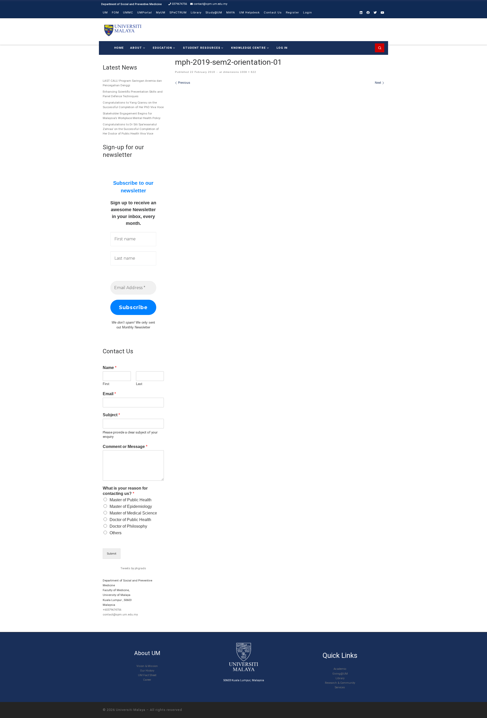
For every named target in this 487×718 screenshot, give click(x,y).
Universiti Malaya (130, 710)
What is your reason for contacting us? (125, 491)
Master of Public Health (130, 500)
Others (115, 533)
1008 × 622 (247, 72)
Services (340, 687)
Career (147, 679)
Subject (111, 415)
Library (340, 678)
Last (139, 384)
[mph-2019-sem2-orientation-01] (279, 153)
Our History (147, 670)
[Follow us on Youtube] (382, 12)
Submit (111, 553)
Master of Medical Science (133, 513)
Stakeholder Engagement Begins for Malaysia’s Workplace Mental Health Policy (131, 116)
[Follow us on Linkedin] (361, 12)
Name (109, 367)
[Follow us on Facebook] (368, 12)
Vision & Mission (147, 666)
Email (109, 394)
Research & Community (340, 682)
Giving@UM (340, 673)
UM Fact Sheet (147, 675)
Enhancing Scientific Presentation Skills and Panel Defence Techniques (133, 94)
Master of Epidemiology (131, 506)
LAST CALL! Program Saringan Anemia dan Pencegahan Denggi (132, 83)
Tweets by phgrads (133, 568)
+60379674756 (112, 609)
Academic (340, 669)
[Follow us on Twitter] (375, 12)
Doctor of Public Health (130, 519)
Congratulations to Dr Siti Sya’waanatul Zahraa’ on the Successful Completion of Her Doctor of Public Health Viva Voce (131, 129)
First (106, 384)
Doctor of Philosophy (128, 526)
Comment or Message (125, 446)
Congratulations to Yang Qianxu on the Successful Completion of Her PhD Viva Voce (133, 105)
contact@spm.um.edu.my (120, 614)
